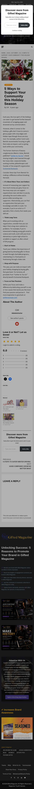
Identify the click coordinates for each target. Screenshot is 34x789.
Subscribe (24, 25)
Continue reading (17, 30)
